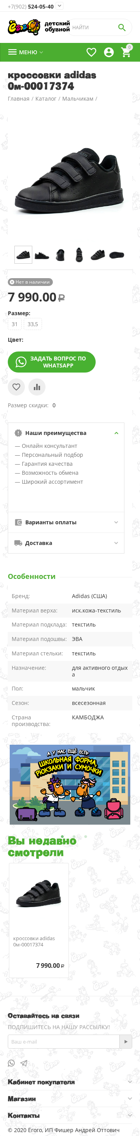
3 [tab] (85, 837)
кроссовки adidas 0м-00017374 (34, 941)
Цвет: (15, 339)
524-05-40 (31, 6)
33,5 (33, 324)
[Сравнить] (37, 387)
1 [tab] (62, 837)
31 (15, 324)
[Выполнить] (125, 1041)
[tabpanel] (70, 785)
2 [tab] (74, 837)
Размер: (19, 313)
